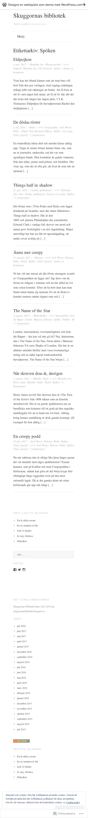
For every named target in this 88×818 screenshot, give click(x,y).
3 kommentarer (22, 323)
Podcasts (39, 257)
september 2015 (24, 718)
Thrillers (66, 319)
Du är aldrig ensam (26, 520)
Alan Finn (18, 193)
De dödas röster (26, 122)
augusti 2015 (23, 724)
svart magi (67, 130)
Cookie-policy (73, 802)
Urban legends (20, 134)
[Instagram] (24, 569)
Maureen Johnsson (43, 319)
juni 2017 (21, 631)
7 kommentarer (37, 448)
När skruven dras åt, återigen (38, 373)
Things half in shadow (32, 185)
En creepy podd (27, 436)
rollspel (24, 130)
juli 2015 (21, 729)
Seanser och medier (56, 193)
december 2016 (24, 651)
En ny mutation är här (27, 525)
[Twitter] (19, 569)
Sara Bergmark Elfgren (40, 130)
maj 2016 (21, 677)
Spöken (57, 68)
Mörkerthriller (39, 315)
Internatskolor (62, 315)
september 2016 (24, 656)
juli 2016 (21, 667)
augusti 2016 (23, 662)
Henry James (19, 382)
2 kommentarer (37, 134)
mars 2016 (22, 687)
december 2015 (24, 703)
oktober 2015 (23, 713)
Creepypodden (51, 127)
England (17, 68)
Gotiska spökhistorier (41, 190)
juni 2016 (21, 672)
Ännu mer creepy (28, 252)
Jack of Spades (24, 530)
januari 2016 (23, 698)
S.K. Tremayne (45, 68)
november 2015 (24, 708)
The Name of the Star (31, 310)
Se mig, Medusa (25, 535)
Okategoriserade (53, 64)
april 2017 (22, 641)
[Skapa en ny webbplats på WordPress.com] (44, 4)
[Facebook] (15, 569)
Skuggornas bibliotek (39, 15)
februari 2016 (23, 693)
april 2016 (22, 682)
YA (73, 319)
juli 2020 (21, 625)
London (28, 319)
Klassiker (37, 378)
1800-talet (65, 190)
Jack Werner (65, 127)
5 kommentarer (22, 197)
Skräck (24, 261)
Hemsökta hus (37, 64)
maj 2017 (21, 636)
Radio (32, 127)
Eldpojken (22, 59)
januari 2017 (23, 646)
